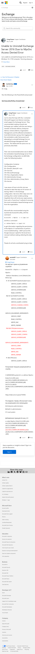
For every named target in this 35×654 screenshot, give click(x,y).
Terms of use (5, 649)
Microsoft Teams (5, 578)
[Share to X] (15, 472)
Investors (4, 632)
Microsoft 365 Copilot (7, 581)
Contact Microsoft (12, 647)
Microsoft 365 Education (7, 545)
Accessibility (5, 638)
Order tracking (5, 519)
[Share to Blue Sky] (20, 472)
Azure (3, 592)
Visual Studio (5, 612)
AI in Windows (5, 494)
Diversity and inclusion (7, 635)
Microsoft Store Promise (7, 525)
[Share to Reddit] (17, 472)
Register (25, 2)
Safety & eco (20, 649)
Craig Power (10, 39)
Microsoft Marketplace (7, 607)
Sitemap (4, 647)
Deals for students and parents (9, 553)
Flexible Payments (6, 528)
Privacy (19, 647)
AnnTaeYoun (9, 84)
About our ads (5, 651)
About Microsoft (5, 623)
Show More (6, 62)
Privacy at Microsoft (6, 629)
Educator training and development (10, 550)
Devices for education (7, 539)
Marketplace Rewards (7, 609)
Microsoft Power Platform (7, 576)
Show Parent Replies (5, 80)
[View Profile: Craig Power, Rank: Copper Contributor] (3, 40)
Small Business (5, 584)
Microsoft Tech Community (8, 604)
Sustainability (5, 640)
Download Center (6, 511)
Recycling (27, 649)
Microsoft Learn (5, 598)
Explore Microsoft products (8, 497)
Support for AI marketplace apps (9, 601)
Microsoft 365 (5, 573)
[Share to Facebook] (12, 472)
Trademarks (12, 649)
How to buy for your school (8, 547)
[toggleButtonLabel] (32, 7)
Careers (4, 620)
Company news (5, 626)
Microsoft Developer (6, 595)
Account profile (5, 508)
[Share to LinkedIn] (9, 472)
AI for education (5, 556)
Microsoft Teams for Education (8, 542)
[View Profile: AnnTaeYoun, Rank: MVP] (3, 85)
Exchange (5, 7)
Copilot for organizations (7, 488)
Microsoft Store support (7, 514)
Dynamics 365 (5, 570)
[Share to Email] (26, 472)
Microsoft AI (4, 564)
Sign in (9, 452)
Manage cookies (26, 647)
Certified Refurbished (6, 522)
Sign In (31, 2)
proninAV (13, 257)
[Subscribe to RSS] (23, 472)
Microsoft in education (7, 536)
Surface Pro (4, 480)
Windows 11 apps (6, 500)
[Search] (20, 3)
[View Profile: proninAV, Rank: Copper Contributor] (7, 258)
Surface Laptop (5, 483)
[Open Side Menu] (2, 2)
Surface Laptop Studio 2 (7, 485)
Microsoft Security (6, 567)
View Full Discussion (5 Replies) (10, 77)
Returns (4, 516)
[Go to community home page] (6, 2)
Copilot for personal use (7, 491)
